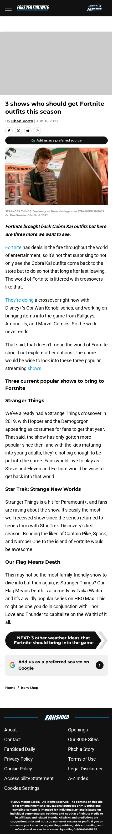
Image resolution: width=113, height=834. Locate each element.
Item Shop (29, 688)
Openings (78, 729)
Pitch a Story (81, 749)
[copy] (37, 130)
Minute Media (30, 801)
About (10, 729)
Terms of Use (82, 759)
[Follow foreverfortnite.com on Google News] (100, 665)
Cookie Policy (18, 768)
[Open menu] (8, 8)
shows (34, 368)
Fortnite (13, 247)
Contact (12, 739)
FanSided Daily (19, 749)
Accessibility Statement (29, 778)
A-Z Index (78, 778)
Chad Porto (22, 121)
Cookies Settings (21, 788)
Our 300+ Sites (83, 739)
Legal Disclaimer (85, 768)
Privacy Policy (18, 759)
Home (10, 688)
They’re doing (19, 300)
